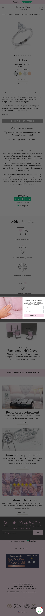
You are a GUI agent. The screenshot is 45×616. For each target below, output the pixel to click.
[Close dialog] (43, 298)
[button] (39, 610)
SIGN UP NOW (33, 315)
